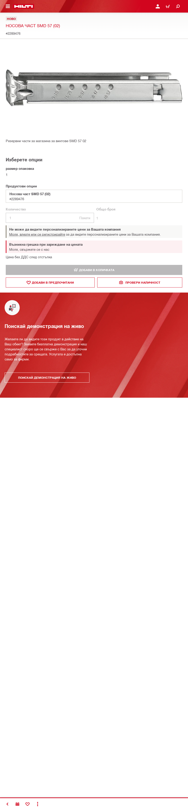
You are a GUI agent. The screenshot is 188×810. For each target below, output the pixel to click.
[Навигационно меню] (8, 6)
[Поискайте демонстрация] (17, 804)
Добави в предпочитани (53, 282)
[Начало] (23, 6)
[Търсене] (178, 6)
